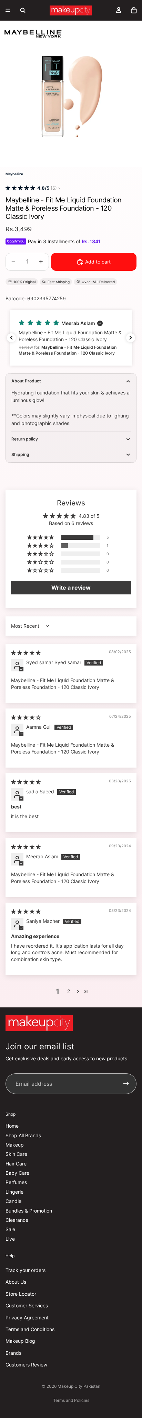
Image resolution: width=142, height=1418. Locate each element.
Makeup (15, 1145)
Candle (13, 1201)
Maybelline (14, 174)
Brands (13, 1353)
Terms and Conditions (30, 1329)
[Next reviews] (130, 337)
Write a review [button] (71, 587)
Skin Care (16, 1154)
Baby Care (17, 1173)
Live (10, 1239)
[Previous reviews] (11, 337)
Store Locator (21, 1294)
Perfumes (16, 1182)
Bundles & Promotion (29, 1211)
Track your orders (25, 1270)
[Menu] (8, 10)
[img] (26, 653)
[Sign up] (126, 1084)
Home (12, 1126)
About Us (16, 1282)
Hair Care (16, 1163)
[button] (20, 188)
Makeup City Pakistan (79, 1386)
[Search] (22, 10)
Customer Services (27, 1305)
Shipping (20, 454)
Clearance (17, 1220)
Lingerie (14, 1192)
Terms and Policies (71, 1400)
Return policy (24, 439)
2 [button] (68, 991)
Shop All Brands (23, 1135)
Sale (10, 1229)
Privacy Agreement (27, 1317)
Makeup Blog (20, 1341)
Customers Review (26, 1364)
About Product (26, 380)
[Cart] (133, 10)
